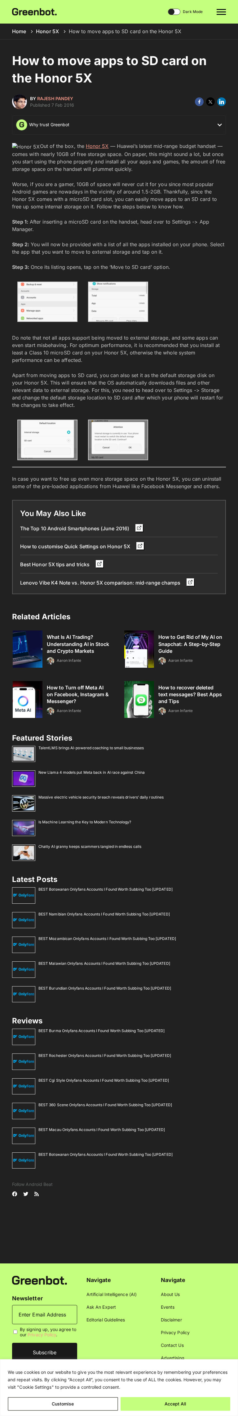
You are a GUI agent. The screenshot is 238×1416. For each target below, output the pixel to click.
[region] (119, 1387)
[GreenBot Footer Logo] (39, 1279)
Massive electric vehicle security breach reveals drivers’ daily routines (101, 797)
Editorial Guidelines (105, 1319)
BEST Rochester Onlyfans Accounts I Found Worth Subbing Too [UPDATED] (104, 1055)
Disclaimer (171, 1319)
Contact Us (172, 1345)
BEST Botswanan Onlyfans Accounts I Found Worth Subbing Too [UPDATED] (105, 889)
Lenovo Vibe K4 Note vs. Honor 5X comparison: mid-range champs (101, 583)
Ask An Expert (101, 1307)
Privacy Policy (42, 1334)
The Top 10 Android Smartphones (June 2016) (75, 528)
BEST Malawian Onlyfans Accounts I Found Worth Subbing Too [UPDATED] (104, 963)
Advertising (172, 1357)
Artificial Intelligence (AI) (111, 1294)
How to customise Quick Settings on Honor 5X (75, 546)
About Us (170, 1294)
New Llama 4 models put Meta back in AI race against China (91, 772)
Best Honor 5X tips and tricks (55, 564)
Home (19, 31)
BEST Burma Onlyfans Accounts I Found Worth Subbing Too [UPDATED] (101, 1030)
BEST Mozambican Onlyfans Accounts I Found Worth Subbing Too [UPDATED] (107, 938)
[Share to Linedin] (221, 101)
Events (167, 1307)
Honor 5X (47, 31)
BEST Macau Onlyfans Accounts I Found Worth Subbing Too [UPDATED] (101, 1129)
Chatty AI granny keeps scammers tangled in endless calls (89, 846)
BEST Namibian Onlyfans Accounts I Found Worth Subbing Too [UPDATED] (104, 914)
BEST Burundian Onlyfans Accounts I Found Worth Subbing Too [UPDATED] (104, 988)
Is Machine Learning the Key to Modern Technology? (84, 822)
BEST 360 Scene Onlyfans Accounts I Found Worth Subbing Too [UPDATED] (105, 1104)
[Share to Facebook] (199, 101)
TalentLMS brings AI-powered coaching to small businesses (91, 748)
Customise (63, 1403)
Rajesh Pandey (55, 98)
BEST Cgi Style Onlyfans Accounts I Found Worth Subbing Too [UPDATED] (103, 1080)
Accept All (175, 1403)
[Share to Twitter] (210, 101)
